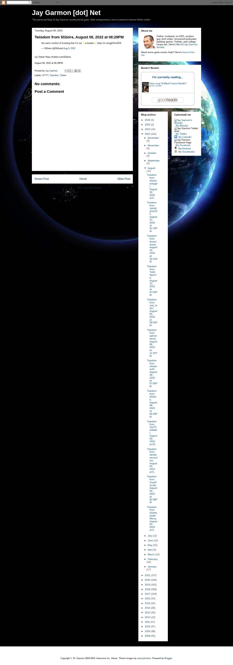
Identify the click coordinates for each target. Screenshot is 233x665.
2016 (148, 598)
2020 (148, 580)
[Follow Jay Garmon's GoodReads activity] (175, 151)
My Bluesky (182, 125)
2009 (148, 631)
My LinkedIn (185, 137)
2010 (148, 626)
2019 (148, 584)
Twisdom (54, 75)
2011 (148, 621)
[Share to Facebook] (76, 71)
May (150, 545)
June (151, 540)
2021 (148, 575)
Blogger (168, 658)
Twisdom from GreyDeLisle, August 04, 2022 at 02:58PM (152, 489)
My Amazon (184, 148)
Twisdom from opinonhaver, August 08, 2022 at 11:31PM (152, 343)
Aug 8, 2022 (69, 48)
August (151, 168)
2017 (148, 593)
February (153, 559)
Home (83, 178)
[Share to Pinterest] (79, 71)
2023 (148, 129)
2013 (148, 612)
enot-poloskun (144, 658)
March (151, 554)
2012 (148, 617)
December (153, 137)
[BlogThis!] (69, 71)
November (153, 145)
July (150, 535)
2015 (148, 603)
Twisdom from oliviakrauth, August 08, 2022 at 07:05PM (152, 373)
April (150, 549)
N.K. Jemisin (157, 86)
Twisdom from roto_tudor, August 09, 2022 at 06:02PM (152, 312)
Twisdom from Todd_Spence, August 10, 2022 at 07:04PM (152, 280)
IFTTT (45, 75)
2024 (148, 124)
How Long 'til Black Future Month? (167, 83)
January (152, 566)
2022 (148, 134)
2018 (148, 589)
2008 (148, 635)
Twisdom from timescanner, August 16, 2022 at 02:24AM (152, 248)
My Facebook (183, 145)
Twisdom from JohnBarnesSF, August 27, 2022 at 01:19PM (152, 217)
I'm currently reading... (167, 77)
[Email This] (66, 71)
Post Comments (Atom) (89, 187)
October (152, 153)
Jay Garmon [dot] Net (66, 12)
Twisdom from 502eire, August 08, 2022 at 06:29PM (152, 403)
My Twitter (181, 133)
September (154, 160)
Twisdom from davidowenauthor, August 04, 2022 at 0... (152, 460)
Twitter (63, 75)
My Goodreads (186, 151)
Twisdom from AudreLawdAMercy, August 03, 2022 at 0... (152, 518)
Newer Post (42, 178)
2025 (148, 120)
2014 (148, 607)
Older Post (123, 178)
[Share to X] (73, 71)
